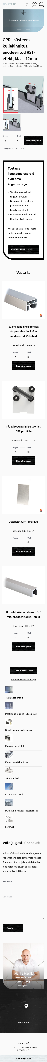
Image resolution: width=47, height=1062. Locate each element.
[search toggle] (27, 4)
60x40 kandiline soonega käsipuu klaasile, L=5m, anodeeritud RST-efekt (23, 331)
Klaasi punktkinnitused (17, 762)
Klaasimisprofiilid (14, 746)
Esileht (5, 63)
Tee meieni (23, 1022)
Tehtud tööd (20, 670)
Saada (10, 928)
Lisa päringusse (33, 140)
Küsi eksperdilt (23, 1058)
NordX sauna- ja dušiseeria (19, 729)
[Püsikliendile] (34, 4)
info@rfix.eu (23, 1050)
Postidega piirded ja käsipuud (21, 713)
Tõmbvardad (12, 778)
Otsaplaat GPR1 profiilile (23, 521)
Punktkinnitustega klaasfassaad (21, 810)
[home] (9, 4)
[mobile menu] (41, 4)
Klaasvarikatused (14, 794)
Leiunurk (9, 826)
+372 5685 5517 (23, 982)
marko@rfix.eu (23, 985)
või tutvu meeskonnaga (23, 679)
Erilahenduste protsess (21, 248)
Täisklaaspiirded (16, 63)
